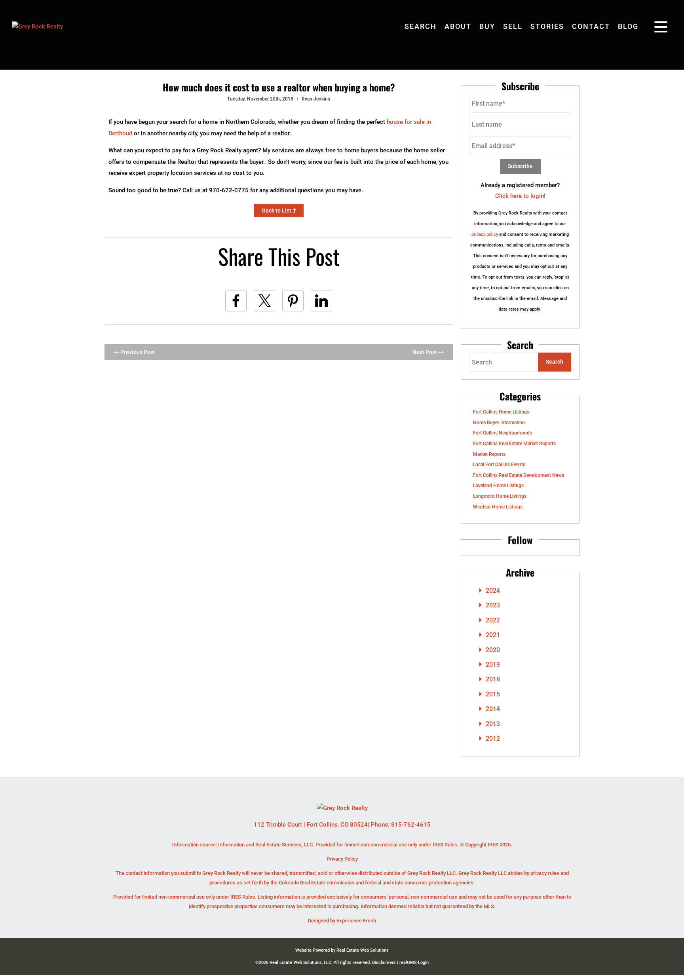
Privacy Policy (342, 859)
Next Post (425, 352)
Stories (547, 26)
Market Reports (489, 454)
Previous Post (137, 352)
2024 (493, 590)
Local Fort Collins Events (499, 464)
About (458, 26)
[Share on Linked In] (321, 300)
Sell (512, 26)
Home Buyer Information (499, 422)
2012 (493, 738)
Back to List (277, 210)
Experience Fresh (356, 921)
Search (421, 26)
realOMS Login (414, 962)
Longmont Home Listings (499, 496)
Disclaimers (384, 962)
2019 (493, 664)
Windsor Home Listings (497, 507)
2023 (493, 605)
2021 (493, 635)
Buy (487, 26)
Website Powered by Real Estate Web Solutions (342, 950)
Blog (628, 26)
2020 (493, 650)
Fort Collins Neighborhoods (502, 433)
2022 (493, 620)
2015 (493, 694)
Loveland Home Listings (498, 485)
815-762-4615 (411, 824)
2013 (493, 724)
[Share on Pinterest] (293, 300)
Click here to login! (520, 195)
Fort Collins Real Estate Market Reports (514, 443)
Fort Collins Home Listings (501, 412)
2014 (493, 709)
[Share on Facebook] (236, 300)
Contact (591, 26)
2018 (493, 679)
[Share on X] (264, 300)
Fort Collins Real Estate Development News (518, 475)
